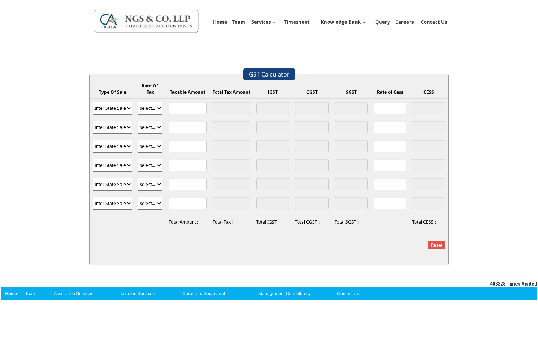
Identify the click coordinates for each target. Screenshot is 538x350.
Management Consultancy (284, 293)
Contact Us (434, 22)
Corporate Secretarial (203, 293)
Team (238, 22)
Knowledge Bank (341, 22)
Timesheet (297, 22)
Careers (404, 22)
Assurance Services (73, 293)
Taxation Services (137, 293)
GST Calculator (269, 74)
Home (220, 22)
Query (382, 22)
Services (261, 22)
